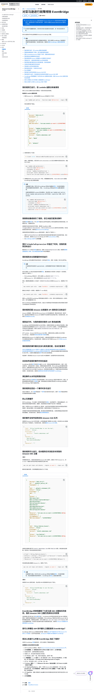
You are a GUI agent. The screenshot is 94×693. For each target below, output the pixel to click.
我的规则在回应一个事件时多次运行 (33, 68)
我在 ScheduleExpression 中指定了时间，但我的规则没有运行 (39, 54)
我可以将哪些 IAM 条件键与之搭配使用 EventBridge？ (37, 80)
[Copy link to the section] (21, 87)
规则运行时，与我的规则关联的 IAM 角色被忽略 (36, 60)
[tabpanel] (46, 129)
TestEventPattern (52, 236)
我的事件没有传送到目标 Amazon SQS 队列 (35, 72)
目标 (57, 188)
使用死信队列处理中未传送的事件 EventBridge (49, 371)
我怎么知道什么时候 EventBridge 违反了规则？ (36, 82)
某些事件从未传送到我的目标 (31, 66)
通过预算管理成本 (44, 412)
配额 (29, 682)
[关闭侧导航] (19, 9)
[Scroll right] (54, 4)
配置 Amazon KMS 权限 (51, 423)
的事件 (36, 381)
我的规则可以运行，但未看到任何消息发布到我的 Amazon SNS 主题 (41, 74)
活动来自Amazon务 (29, 316)
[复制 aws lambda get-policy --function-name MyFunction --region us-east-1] (66, 100)
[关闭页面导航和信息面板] (91, 20)
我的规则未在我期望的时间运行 (32, 56)
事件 (38, 221)
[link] (40, 8)
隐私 (29, 691)
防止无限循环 (27, 70)
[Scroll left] (34, 4)
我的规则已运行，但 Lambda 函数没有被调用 (35, 50)
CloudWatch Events (33, 684)
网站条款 (33, 691)
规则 (54, 186)
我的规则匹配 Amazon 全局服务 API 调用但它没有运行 (37, 58)
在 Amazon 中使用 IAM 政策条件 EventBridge (52, 633)
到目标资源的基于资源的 (40, 334)
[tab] (27, 108)
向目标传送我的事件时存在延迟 (32, 64)
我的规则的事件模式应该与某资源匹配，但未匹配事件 (37, 62)
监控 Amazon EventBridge (42, 229)
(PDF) (28, 24)
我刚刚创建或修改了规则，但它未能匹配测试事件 (36, 52)
